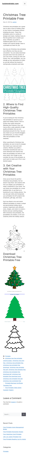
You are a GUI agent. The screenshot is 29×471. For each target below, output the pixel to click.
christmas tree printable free (14, 363)
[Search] (24, 414)
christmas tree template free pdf (12, 378)
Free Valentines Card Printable (12, 434)
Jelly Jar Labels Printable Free (12, 437)
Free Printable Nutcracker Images (13, 431)
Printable (7, 356)
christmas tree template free (17, 369)
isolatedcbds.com (10, 4)
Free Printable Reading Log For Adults (14, 439)
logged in (14, 402)
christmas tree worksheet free (12, 381)
